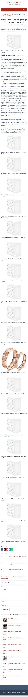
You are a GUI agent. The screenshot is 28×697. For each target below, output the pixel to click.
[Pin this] (7, 549)
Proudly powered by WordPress (9, 692)
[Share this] (2, 549)
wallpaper (7, 576)
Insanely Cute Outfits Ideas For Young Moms (17, 557)
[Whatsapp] (12, 549)
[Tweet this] (5, 549)
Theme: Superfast (21, 692)
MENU (24, 9)
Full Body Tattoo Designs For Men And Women (18, 563)
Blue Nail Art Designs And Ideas (16, 569)
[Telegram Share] (10, 549)
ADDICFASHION (14, 2)
